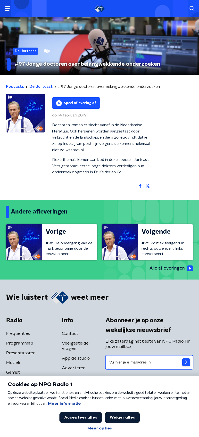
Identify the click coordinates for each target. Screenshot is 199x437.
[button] (7, 8)
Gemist (13, 372)
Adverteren (73, 368)
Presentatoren (20, 353)
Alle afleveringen (167, 268)
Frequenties (18, 333)
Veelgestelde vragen (75, 346)
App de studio (76, 358)
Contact (70, 333)
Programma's (19, 343)
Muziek (13, 363)
